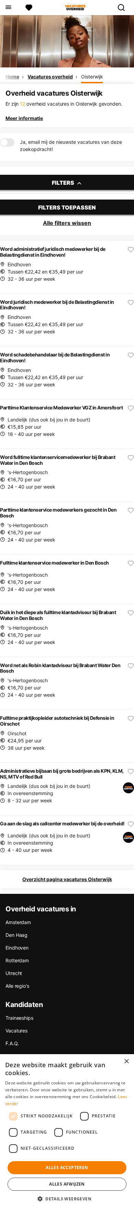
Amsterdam (18, 922)
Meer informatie (24, 118)
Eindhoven (17, 948)
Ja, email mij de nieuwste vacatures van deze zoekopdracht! (71, 145)
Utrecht (13, 973)
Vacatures (16, 1031)
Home (12, 76)
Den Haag (16, 935)
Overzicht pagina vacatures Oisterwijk (67, 879)
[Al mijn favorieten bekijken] (29, 7)
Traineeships (19, 1018)
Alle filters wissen (67, 222)
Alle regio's (17, 986)
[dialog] (67, 1132)
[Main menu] (8, 7)
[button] (67, 1198)
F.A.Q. (12, 1043)
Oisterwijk (92, 76)
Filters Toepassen (67, 207)
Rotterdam (17, 960)
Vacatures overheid (49, 76)
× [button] (126, 1061)
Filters (63, 182)
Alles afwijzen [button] (67, 1184)
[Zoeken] (124, 7)
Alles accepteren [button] (67, 1167)
